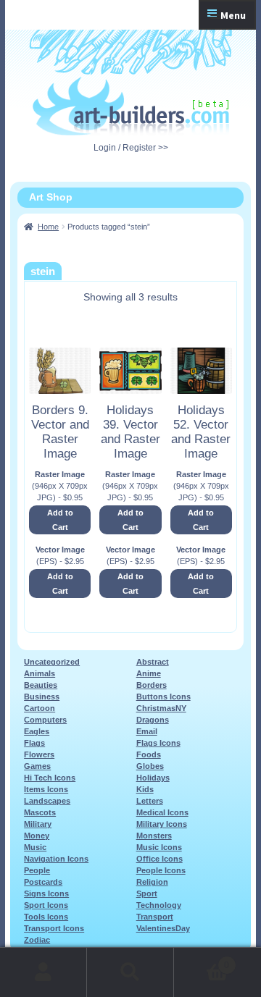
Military (37, 824)
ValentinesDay (163, 928)
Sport (146, 893)
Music (35, 847)
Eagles (36, 731)
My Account (43, 972)
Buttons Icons (163, 696)
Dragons (152, 719)
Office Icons (159, 858)
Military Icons (161, 824)
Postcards (43, 882)
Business (41, 696)
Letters (149, 800)
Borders (151, 685)
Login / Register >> (131, 148)
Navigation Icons (56, 858)
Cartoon (39, 708)
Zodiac (37, 939)
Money (36, 835)
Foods (148, 754)
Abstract (152, 661)
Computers (45, 719)
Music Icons (159, 847)
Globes (150, 766)
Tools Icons (46, 916)
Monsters (154, 835)
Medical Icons (162, 812)
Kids (145, 789)
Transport (154, 916)
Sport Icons (46, 905)
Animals (39, 673)
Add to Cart (60, 519)
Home (48, 226)
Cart (201, 960)
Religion (152, 882)
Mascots (40, 812)
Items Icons (46, 789)
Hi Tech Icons (49, 777)
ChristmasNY (161, 708)
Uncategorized (52, 661)
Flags (34, 743)
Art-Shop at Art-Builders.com (131, 106)
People (37, 870)
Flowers (39, 754)
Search (130, 972)
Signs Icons (46, 893)
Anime (148, 673)
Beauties (40, 685)
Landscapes (47, 800)
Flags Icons (158, 743)
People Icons (161, 870)
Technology (158, 905)
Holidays (153, 777)
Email (146, 731)
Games (37, 766)
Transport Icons (54, 928)
